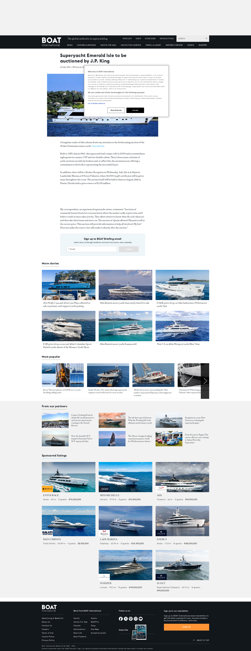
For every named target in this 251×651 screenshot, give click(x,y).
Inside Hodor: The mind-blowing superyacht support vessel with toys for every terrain (107, 391)
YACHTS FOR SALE (108, 45)
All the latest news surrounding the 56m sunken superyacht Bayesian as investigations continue (153, 392)
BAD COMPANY (52, 539)
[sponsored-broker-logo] (47, 491)
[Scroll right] (205, 381)
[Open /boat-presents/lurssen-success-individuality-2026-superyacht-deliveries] (169, 420)
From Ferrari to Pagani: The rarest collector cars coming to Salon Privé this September (197, 438)
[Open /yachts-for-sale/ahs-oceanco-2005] (182, 477)
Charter (77, 626)
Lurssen (103, 587)
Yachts (77, 618)
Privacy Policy (48, 640)
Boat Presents (80, 637)
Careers (45, 629)
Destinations (79, 629)
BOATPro (95, 622)
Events (94, 618)
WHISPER (106, 583)
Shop (93, 626)
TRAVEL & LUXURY (153, 45)
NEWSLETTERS (167, 38)
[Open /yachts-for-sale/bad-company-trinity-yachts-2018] (68, 521)
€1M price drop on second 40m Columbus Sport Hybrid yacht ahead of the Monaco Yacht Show (67, 345)
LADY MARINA (108, 539)
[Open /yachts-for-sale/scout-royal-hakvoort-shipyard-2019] (182, 565)
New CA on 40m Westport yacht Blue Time (178, 344)
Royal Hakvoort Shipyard (168, 587)
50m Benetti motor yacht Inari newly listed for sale (124, 302)
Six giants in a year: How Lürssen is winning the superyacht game (195, 420)
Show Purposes (116, 110)
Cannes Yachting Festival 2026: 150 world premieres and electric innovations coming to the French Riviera (82, 420)
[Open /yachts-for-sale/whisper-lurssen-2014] (125, 565)
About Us (46, 622)
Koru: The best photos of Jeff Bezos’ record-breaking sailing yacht (62, 391)
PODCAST (127, 38)
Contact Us (47, 626)
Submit (129, 249)
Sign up (186, 627)
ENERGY (162, 539)
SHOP (138, 38)
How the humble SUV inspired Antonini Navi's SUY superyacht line (81, 439)
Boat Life (78, 633)
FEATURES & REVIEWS (86, 45)
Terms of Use (47, 633)
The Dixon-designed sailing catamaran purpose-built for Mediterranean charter (140, 439)
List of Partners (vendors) (96, 103)
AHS (159, 495)
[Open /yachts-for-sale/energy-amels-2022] (182, 521)
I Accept (135, 110)
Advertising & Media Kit (52, 618)
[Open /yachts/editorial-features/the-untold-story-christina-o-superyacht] (199, 375)
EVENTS (190, 45)
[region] (126, 91)
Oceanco (161, 499)
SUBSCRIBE (150, 38)
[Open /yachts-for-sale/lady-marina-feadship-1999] (125, 521)
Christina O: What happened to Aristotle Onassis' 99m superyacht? (196, 391)
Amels (46, 499)
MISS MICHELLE (109, 495)
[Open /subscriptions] (136, 633)
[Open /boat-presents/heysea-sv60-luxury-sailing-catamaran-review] (112, 438)
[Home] (53, 42)
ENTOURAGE (51, 495)
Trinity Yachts (49, 543)
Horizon (103, 499)
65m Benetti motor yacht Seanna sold (118, 344)
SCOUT (161, 583)
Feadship (104, 543)
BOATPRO (203, 45)
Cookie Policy (48, 637)
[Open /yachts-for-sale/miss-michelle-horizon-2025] (125, 477)
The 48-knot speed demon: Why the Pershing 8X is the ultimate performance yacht (140, 420)
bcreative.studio (98, 633)
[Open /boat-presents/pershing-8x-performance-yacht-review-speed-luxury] (112, 420)
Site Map (95, 629)
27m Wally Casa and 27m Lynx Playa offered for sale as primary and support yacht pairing (66, 304)
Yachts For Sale (80, 622)
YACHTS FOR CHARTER (131, 45)
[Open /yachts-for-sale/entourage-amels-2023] (68, 477)
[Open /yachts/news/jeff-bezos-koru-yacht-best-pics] (63, 375)
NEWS (69, 45)
